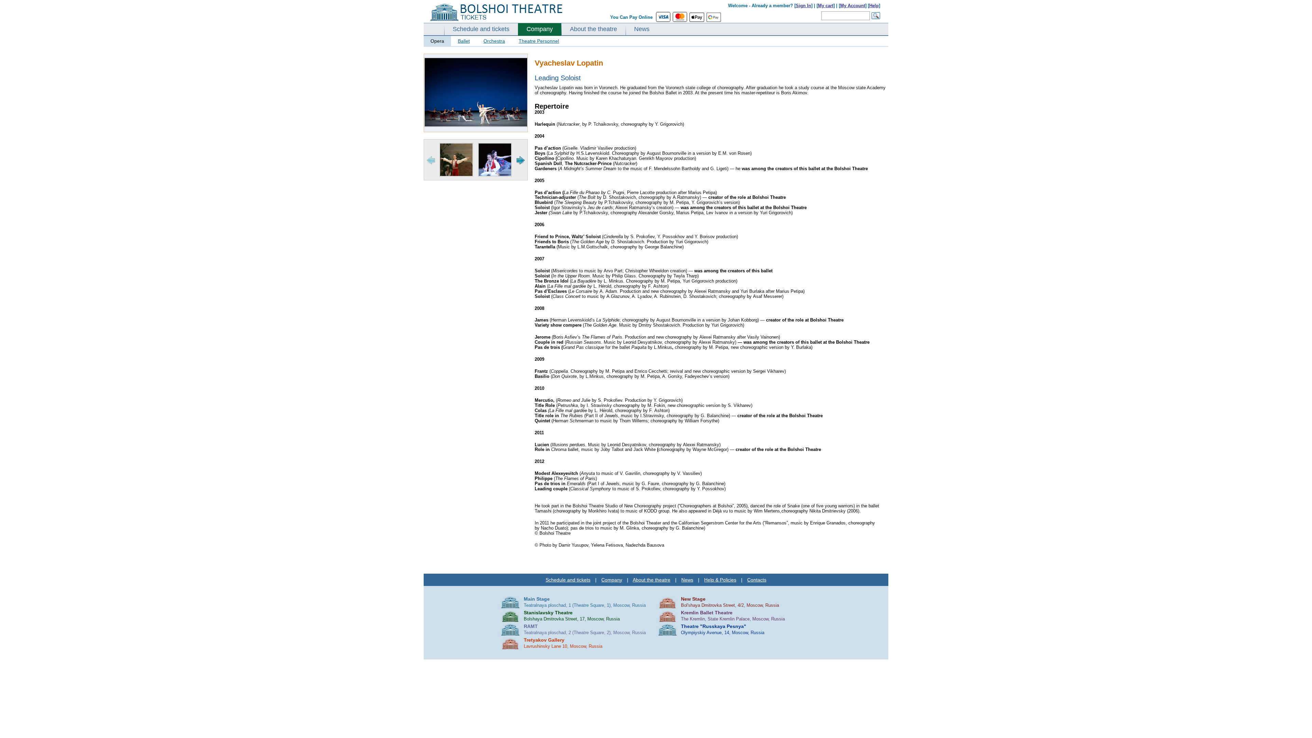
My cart (825, 5)
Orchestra (494, 41)
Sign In (803, 5)
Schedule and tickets (481, 29)
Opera (437, 41)
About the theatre (593, 29)
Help (874, 5)
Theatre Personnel (539, 41)
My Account (852, 5)
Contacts (756, 580)
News (642, 29)
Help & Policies (720, 580)
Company (540, 29)
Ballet (464, 41)
